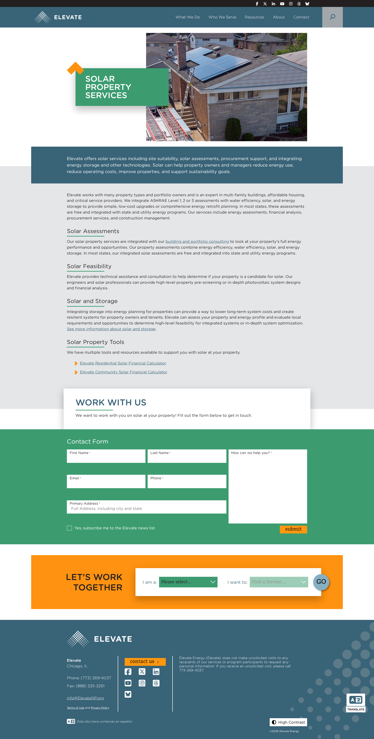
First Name (79, 453)
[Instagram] (289, 4)
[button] (288, 722)
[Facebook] (255, 4)
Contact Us (142, 661)
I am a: (150, 582)
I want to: (237, 582)
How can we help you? (250, 453)
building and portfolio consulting (197, 241)
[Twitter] (263, 4)
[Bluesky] (306, 4)
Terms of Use (75, 707)
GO (321, 582)
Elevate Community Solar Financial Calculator (123, 372)
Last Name (159, 453)
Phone (155, 478)
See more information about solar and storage (111, 329)
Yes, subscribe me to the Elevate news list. (115, 528)
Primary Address (84, 503)
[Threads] (297, 4)
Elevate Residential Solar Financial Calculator (123, 363)
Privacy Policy (100, 707)
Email (74, 478)
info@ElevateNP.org (85, 698)
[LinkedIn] (271, 4)
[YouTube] (280, 4)
